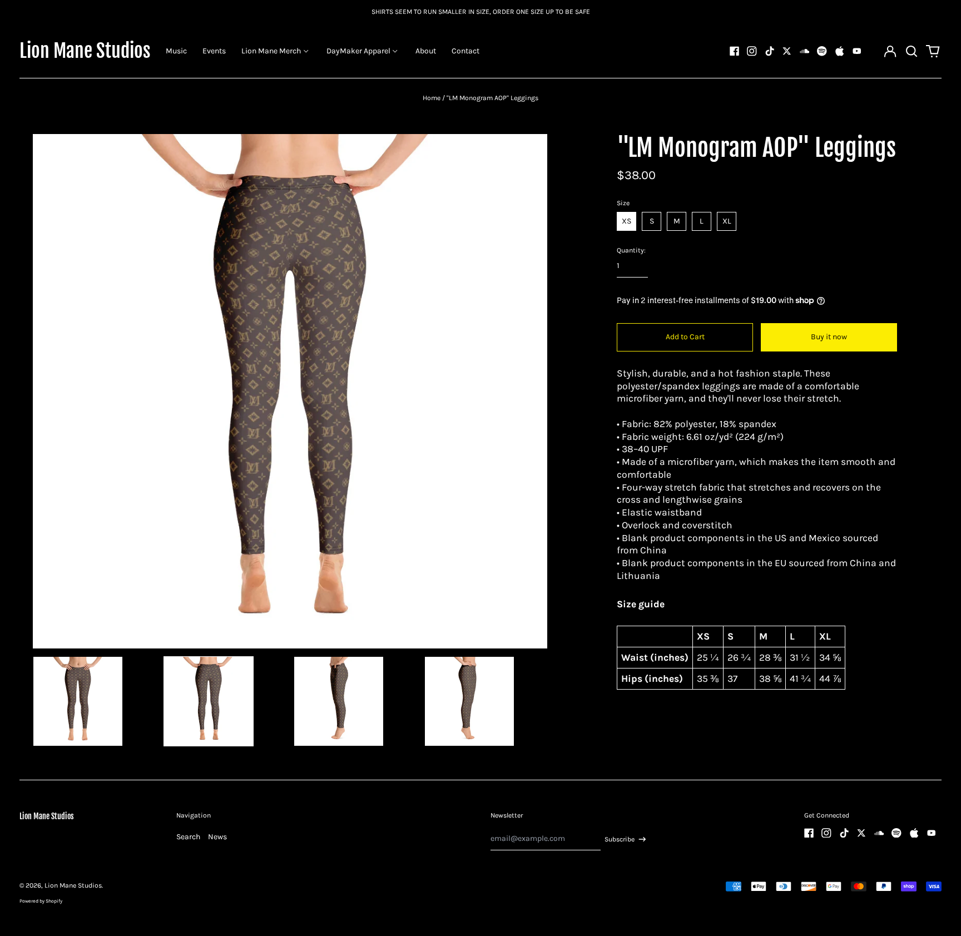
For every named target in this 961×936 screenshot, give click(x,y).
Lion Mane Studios (84, 50)
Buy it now (829, 336)
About (425, 51)
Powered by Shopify (40, 901)
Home (431, 98)
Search (188, 836)
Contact (465, 51)
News (217, 836)
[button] (911, 51)
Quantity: (631, 250)
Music (176, 51)
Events (214, 51)
